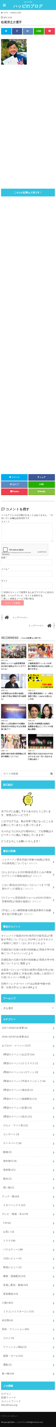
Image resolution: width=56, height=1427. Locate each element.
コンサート (11, 1134)
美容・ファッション (15, 1329)
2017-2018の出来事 (14, 1027)
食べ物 (8, 1373)
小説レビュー (12, 1258)
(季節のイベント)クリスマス (20, 1063)
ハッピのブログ (28, 5)
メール (5, 569)
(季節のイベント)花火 (17, 1116)
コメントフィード (11, 1401)
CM (7, 1222)
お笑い (8, 1231)
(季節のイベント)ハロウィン (20, 1072)
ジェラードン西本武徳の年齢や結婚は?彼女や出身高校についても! (26, 861)
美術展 (9, 1169)
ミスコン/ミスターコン (18, 1311)
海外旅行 (9, 1160)
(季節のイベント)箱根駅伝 (20, 1098)
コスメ (8, 1337)
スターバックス (14, 1204)
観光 (7, 1178)
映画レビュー (12, 1267)
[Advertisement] (28, 100)
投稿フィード (8, 1397)
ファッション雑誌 (14, 1346)
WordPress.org (9, 1404)
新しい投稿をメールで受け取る (19, 598)
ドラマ (9, 1240)
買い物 (8, 1187)
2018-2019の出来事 (15, 1036)
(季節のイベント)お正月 (18, 1054)
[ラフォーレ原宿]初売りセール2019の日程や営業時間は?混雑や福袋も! (26, 899)
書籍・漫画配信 (14, 1275)
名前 (4, 557)
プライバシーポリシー (10, 1416)
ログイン (6, 1393)
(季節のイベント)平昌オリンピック (24, 1080)
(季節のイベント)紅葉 (17, 1107)
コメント (5, 521)
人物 (7, 1302)
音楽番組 (10, 1293)
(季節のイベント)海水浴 (18, 1089)
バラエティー (13, 1249)
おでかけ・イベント (16, 1045)
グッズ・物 (10, 1196)
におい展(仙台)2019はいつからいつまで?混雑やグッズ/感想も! (26, 886)
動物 (7, 1151)
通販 (7, 1364)
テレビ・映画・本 (15, 1213)
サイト (4, 580)
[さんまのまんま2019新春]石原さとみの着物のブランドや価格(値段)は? (26, 874)
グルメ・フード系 (15, 1125)
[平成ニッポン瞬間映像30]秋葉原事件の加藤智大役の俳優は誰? (26, 912)
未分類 (7, 1320)
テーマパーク (12, 1143)
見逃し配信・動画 (15, 1284)
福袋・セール (13, 1355)
